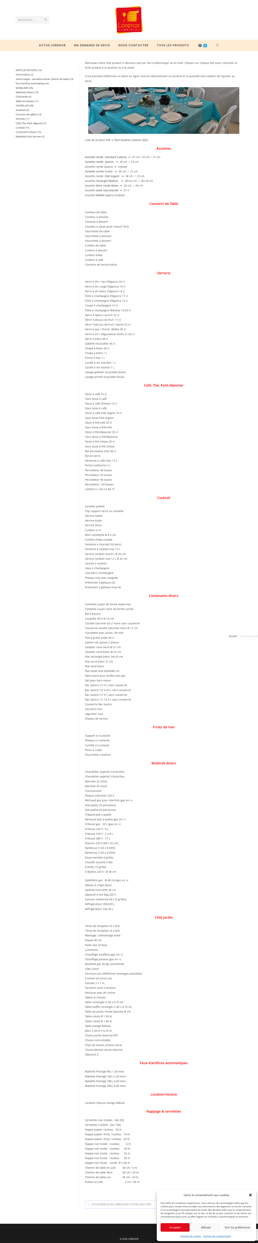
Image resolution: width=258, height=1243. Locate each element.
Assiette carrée (94, 171)
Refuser (206, 1227)
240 (109, 1086)
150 (109, 1076)
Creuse (122, 166)
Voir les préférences (237, 1227)
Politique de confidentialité (217, 1236)
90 (108, 1071)
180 (109, 1081)
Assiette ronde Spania (99, 162)
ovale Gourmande (106, 190)
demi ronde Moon (107, 185)
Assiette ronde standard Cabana (106, 157)
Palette (100, 195)
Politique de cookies (190, 1236)
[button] (250, 1195)
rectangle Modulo (107, 181)
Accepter (175, 1227)
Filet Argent (112, 176)
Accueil (233, 636)
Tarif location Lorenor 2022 (131, 140)
